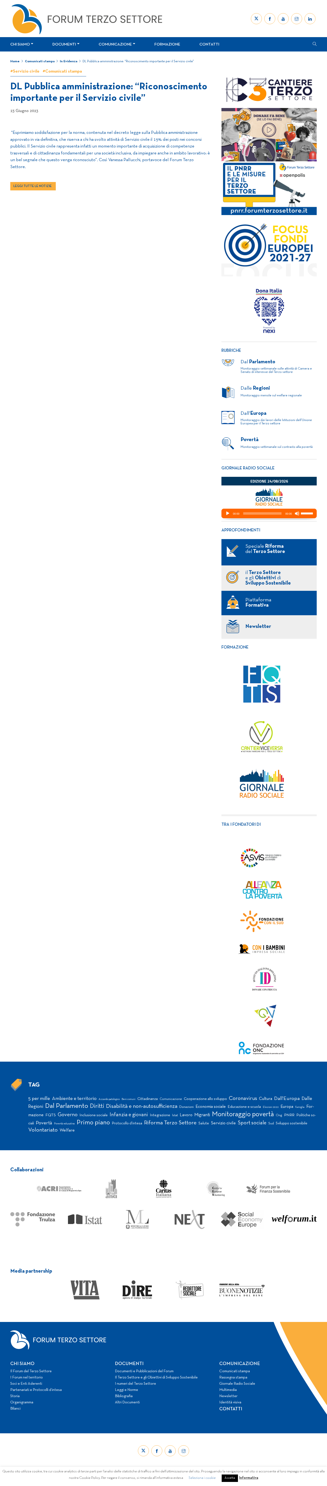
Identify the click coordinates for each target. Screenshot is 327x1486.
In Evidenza (68, 61)
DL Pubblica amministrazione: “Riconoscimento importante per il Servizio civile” (138, 61)
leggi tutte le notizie (32, 186)
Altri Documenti (127, 1402)
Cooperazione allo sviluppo (205, 1099)
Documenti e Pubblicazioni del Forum (144, 1371)
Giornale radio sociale (248, 468)
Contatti (209, 44)
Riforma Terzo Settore (170, 1123)
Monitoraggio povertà (243, 1114)
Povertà (44, 1123)
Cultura (265, 1099)
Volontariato (43, 1130)
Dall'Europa (287, 1098)
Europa (287, 1107)
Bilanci (15, 1408)
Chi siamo (20, 44)
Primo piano (93, 1123)
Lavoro (186, 1115)
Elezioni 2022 (271, 1107)
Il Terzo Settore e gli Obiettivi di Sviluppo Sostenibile (156, 1377)
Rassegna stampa (233, 1377)
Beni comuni (128, 1099)
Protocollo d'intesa (127, 1123)
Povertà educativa (64, 1123)
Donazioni (186, 1107)
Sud (271, 1123)
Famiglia (299, 1107)
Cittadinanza (147, 1099)
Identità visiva (230, 1402)
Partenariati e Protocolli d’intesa (36, 1390)
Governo (68, 1114)
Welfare (67, 1130)
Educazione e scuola (244, 1107)
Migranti (202, 1115)
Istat (175, 1115)
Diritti (97, 1106)
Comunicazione (115, 44)
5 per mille (39, 1098)
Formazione (167, 44)
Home (15, 61)
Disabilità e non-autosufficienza (141, 1106)
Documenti (64, 44)
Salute (203, 1123)
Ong (279, 1115)
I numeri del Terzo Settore (135, 1383)
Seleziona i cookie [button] (202, 1478)
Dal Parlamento (66, 1106)
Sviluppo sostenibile (291, 1123)
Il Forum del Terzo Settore (31, 1371)
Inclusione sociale (93, 1115)
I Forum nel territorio (26, 1377)
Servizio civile (223, 1123)
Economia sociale (211, 1107)
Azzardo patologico (109, 1099)
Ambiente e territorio (74, 1098)
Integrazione (160, 1115)
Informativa (248, 1478)
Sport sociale (252, 1123)
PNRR (289, 1115)
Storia (15, 1396)
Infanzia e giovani (129, 1114)
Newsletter (228, 1396)
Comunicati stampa (40, 61)
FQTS (50, 1115)
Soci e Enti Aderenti (26, 1383)
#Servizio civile (24, 71)
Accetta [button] (230, 1478)
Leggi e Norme (126, 1390)
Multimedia (228, 1390)
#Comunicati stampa (62, 71)
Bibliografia (124, 1396)
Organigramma (21, 1402)
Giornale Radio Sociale (237, 1383)
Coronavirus (243, 1098)
